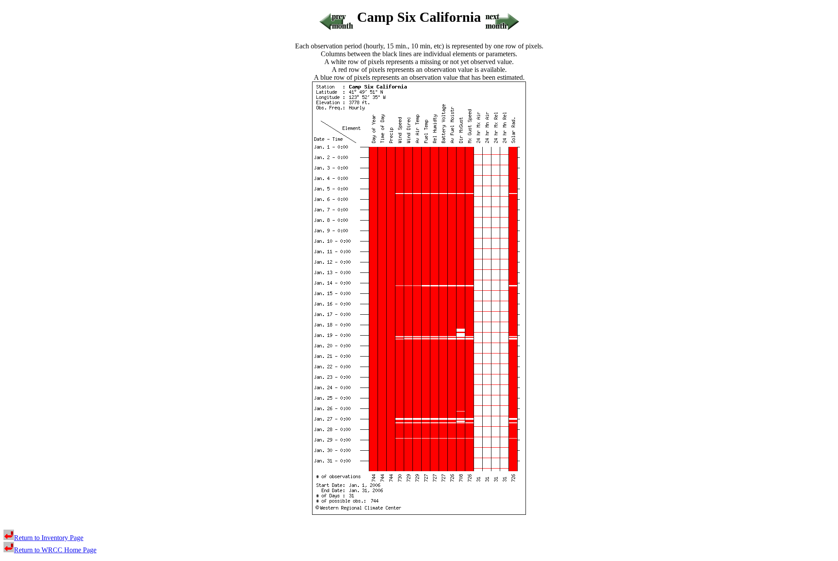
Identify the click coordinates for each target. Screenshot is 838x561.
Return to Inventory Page (48, 537)
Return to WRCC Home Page (55, 550)
